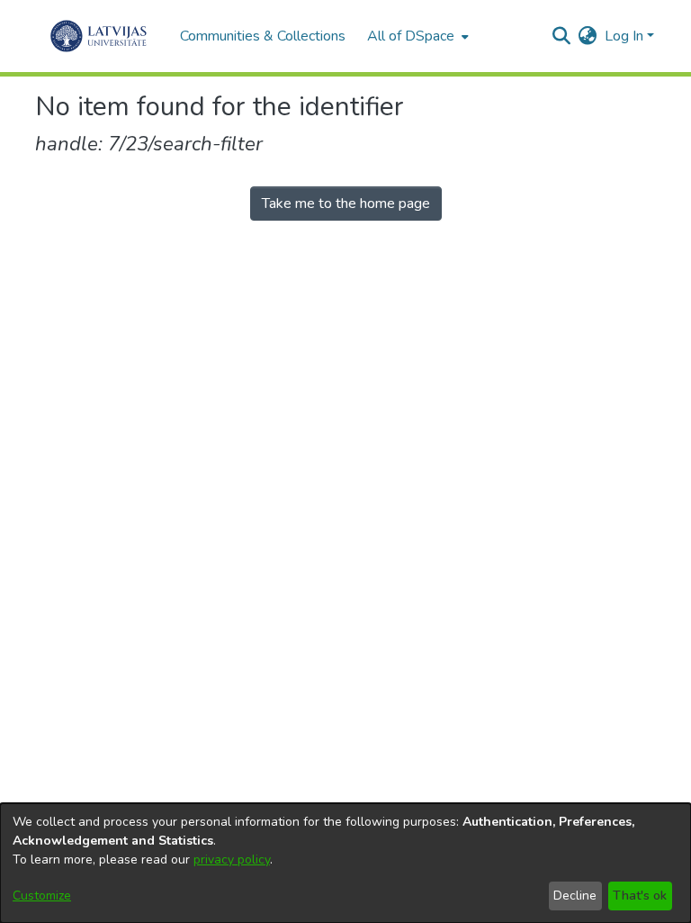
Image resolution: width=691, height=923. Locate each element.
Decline (575, 895)
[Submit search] (562, 36)
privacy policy (231, 859)
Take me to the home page (346, 203)
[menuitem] (416, 36)
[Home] (98, 36)
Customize (42, 895)
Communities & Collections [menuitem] (263, 36)
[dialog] (345, 863)
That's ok (640, 895)
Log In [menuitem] (624, 36)
